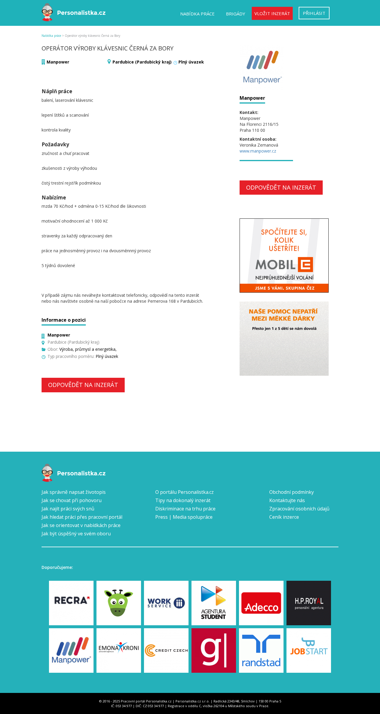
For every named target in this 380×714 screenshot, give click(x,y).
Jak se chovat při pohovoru (72, 500)
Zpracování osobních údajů (299, 508)
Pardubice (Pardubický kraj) (142, 62)
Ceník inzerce (284, 517)
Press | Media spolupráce (184, 517)
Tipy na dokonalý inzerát (182, 500)
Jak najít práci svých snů (68, 508)
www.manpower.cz (258, 151)
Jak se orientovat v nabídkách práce (81, 525)
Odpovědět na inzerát (83, 385)
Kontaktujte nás (287, 500)
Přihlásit (314, 13)
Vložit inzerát (272, 13)
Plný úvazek (191, 62)
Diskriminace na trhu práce (185, 508)
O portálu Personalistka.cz (184, 492)
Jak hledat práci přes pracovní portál (82, 517)
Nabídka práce (197, 14)
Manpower (58, 62)
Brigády (235, 14)
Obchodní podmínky (291, 492)
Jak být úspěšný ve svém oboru (76, 533)
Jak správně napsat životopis (74, 492)
